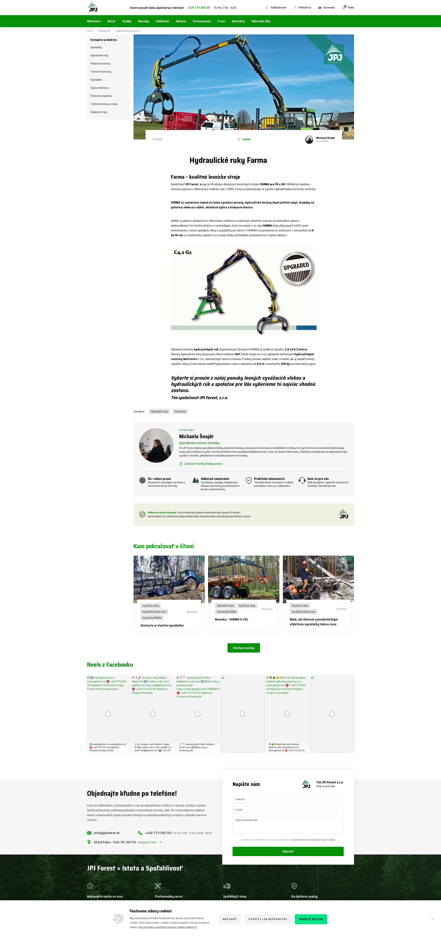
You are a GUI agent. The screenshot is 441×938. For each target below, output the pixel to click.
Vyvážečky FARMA (151, 618)
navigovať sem (147, 842)
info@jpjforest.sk (107, 833)
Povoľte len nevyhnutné (268, 919)
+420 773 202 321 (199, 8)
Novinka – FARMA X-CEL (231, 619)
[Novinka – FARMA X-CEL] (243, 579)
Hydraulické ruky (99, 55)
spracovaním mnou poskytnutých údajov (313, 840)
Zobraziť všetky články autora (203, 464)
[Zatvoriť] (432, 919)
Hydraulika (96, 80)
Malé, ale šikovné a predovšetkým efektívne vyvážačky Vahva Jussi (314, 622)
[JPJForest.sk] (92, 7)
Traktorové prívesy (100, 72)
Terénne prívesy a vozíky (103, 104)
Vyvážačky (96, 47)
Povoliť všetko (311, 919)
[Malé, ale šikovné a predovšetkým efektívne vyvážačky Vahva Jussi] (318, 579)
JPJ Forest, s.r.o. (196, 184)
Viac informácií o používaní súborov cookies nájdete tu (167, 927)
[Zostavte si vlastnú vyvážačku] (169, 579)
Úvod (89, 31)
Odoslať (288, 851)
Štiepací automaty (100, 63)
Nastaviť (230, 919)
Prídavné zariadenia (101, 96)
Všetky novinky (243, 647)
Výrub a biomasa (99, 88)
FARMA (254, 349)
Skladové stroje (98, 112)
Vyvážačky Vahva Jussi (154, 612)
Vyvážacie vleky (150, 606)
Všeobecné (104, 31)
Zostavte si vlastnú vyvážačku (162, 625)
